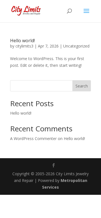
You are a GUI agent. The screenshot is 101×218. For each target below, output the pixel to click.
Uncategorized (76, 46)
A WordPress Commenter (33, 138)
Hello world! (22, 40)
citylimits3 (24, 46)
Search (81, 86)
